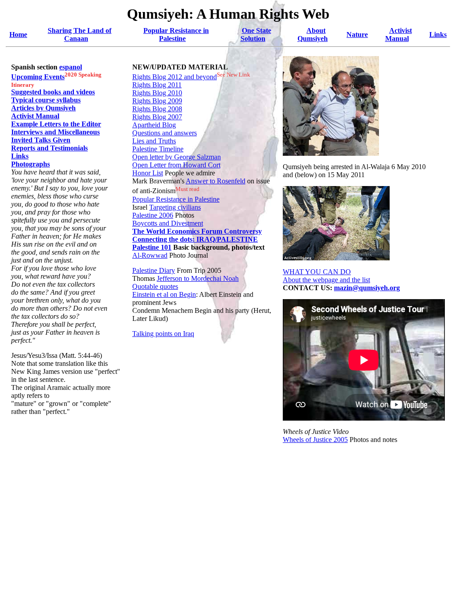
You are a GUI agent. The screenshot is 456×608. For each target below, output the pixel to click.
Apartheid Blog (154, 125)
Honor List (147, 173)
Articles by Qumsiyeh (43, 108)
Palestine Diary (153, 270)
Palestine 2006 (152, 215)
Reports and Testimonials (49, 148)
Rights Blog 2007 (157, 117)
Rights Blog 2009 (157, 101)
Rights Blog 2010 (157, 93)
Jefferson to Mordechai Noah (198, 278)
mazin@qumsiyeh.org (367, 288)
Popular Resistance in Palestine (176, 34)
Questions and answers (164, 133)
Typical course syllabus (46, 100)
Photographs (30, 164)
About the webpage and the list (326, 280)
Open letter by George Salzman (176, 157)
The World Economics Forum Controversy (197, 231)
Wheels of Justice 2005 (315, 439)
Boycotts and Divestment (167, 223)
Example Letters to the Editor (56, 124)
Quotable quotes (155, 286)
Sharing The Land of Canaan (79, 34)
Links (438, 34)
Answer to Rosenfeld (215, 181)
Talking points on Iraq (163, 333)
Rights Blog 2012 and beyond (174, 77)
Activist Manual (398, 34)
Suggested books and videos (53, 92)
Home (18, 34)
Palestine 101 (151, 247)
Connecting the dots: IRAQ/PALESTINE (195, 239)
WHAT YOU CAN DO (317, 272)
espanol (70, 67)
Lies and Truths (154, 141)
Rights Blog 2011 (157, 85)
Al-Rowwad (149, 255)
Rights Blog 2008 (157, 109)
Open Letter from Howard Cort (176, 165)
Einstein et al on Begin (164, 294)
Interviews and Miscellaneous (55, 132)
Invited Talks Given (40, 140)
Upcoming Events (38, 77)
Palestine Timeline (157, 149)
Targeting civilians (175, 207)
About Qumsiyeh (312, 34)
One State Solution (255, 34)
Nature (357, 34)
